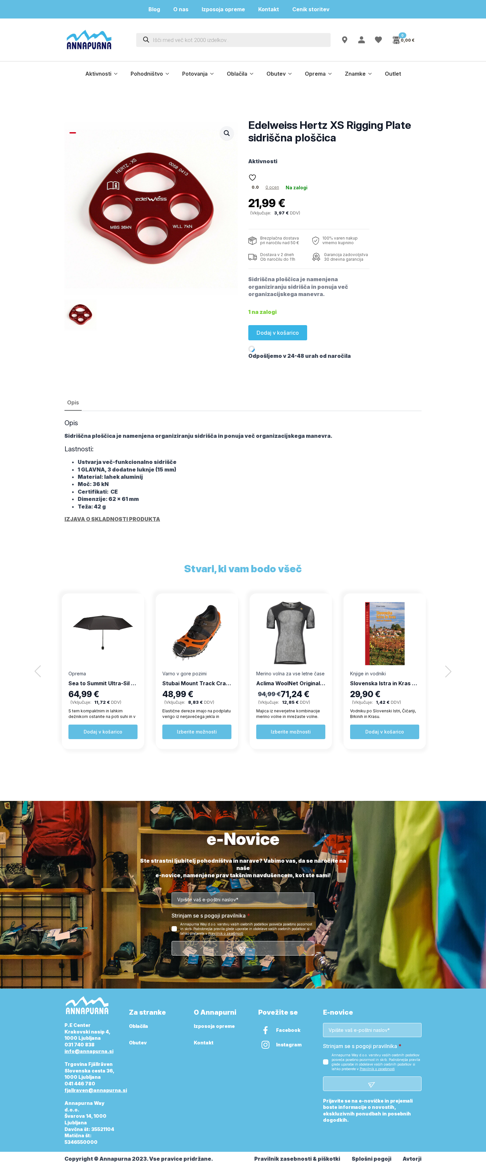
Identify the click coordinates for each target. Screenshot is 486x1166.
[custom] (265, 1030)
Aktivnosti (98, 73)
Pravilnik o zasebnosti (225, 933)
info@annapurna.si (88, 1051)
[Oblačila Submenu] (253, 73)
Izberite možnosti (197, 731)
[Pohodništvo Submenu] (169, 73)
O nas (180, 9)
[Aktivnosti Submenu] (117, 73)
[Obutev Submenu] (292, 73)
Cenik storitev (315, 9)
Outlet (393, 73)
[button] (227, 133)
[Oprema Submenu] (332, 73)
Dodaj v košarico (278, 332)
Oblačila (237, 73)
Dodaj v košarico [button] (103, 731)
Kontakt (268, 9)
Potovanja (195, 73)
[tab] (73, 402)
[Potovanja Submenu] (214, 73)
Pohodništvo (147, 73)
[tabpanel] (243, 471)
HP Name (71, 839)
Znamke (355, 73)
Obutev (276, 73)
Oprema (315, 73)
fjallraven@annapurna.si (95, 1090)
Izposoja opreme (223, 9)
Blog (154, 9)
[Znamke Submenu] (372, 73)
